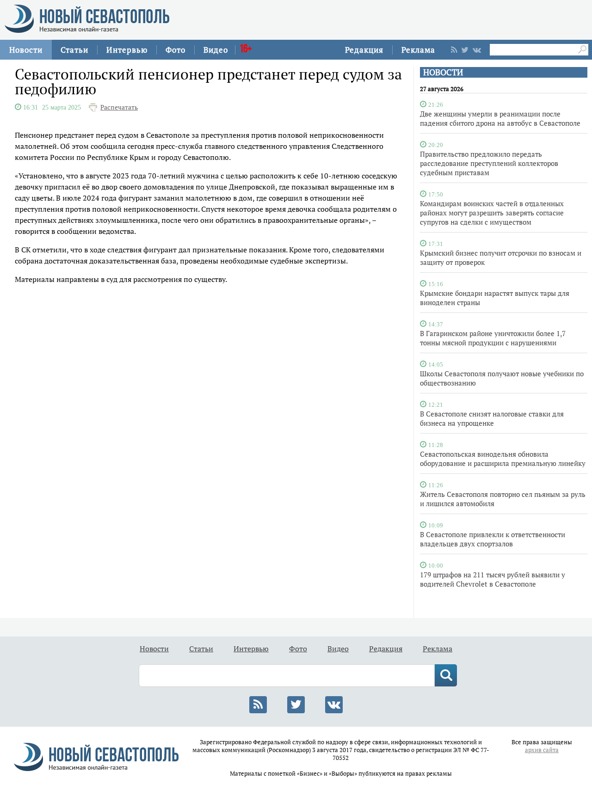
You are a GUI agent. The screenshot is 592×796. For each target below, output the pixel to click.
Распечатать (119, 107)
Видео (216, 49)
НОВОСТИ (443, 72)
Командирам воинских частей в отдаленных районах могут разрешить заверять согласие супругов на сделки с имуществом (492, 213)
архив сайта (542, 750)
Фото (175, 49)
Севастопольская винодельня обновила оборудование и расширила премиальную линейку (503, 458)
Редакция (364, 49)
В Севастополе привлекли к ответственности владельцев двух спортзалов (492, 539)
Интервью (127, 49)
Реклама (418, 49)
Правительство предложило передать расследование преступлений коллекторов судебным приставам (489, 163)
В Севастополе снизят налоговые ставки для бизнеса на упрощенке (492, 418)
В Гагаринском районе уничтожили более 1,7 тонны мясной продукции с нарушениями (493, 338)
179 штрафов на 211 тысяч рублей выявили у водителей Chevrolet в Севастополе (492, 579)
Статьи (74, 49)
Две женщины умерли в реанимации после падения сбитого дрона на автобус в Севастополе (500, 118)
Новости (26, 49)
